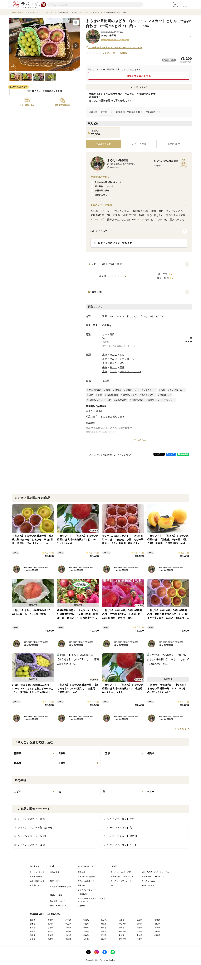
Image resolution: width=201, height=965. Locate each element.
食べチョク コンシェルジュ (122, 877)
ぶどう (113, 371)
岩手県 (68, 920)
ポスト (159, 454)
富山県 (157, 924)
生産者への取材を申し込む (61, 887)
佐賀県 (32, 939)
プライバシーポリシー (87, 890)
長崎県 (50, 939)
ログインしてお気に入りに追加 (47, 91)
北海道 (32, 920)
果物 (104, 354)
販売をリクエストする (139, 76)
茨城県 (157, 920)
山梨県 (68, 928)
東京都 (104, 924)
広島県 (50, 935)
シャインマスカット (131, 371)
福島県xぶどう (148, 395)
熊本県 (68, 939)
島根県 (157, 931)
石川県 (32, 928)
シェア (171, 454)
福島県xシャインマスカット (161, 400)
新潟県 (139, 924)
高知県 (139, 935)
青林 (122, 367)
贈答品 (118, 390)
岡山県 (32, 935)
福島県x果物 (112, 395)
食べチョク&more (149, 881)
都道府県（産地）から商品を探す (45, 914)
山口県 (68, 935)
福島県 (106, 380)
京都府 (50, 931)
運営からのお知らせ (86, 881)
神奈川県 (122, 924)
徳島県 (86, 935)
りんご (113, 354)
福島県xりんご (130, 395)
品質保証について (37, 881)
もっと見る (140, 440)
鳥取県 (139, 931)
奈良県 (104, 931)
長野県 (86, 928)
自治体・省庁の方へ (58, 906)
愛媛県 (121, 935)
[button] (139, 272)
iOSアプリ (115, 885)
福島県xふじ (165, 395)
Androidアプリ (148, 885)
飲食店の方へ (35, 885)
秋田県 (104, 920)
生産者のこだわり (99, 177)
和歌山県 (122, 931)
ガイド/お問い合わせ (86, 877)
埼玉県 (68, 924)
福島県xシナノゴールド (100, 400)
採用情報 (81, 906)
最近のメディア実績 (101, 205)
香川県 (104, 935)
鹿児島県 (122, 939)
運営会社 (81, 872)
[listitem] (34, 753)
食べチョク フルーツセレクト (154, 877)
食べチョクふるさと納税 (121, 872)
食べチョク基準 (36, 877)
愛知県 (139, 928)
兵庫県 (86, 931)
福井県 (50, 928)
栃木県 (32, 924)
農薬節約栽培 (95, 390)
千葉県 (86, 924)
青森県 (50, 920)
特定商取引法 (83, 894)
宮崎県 (104, 939)
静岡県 (121, 928)
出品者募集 (54, 872)
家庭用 (129, 390)
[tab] (138, 144)
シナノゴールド (128, 359)
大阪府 (68, 931)
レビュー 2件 (110, 53)
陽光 (122, 363)
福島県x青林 (137, 400)
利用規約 (81, 885)
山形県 (121, 920)
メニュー (184, 7)
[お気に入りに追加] (76, 22)
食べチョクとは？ (37, 872)
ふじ (122, 354)
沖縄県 (139, 939)
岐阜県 (104, 928)
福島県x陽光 (121, 400)
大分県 (86, 939)
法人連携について (57, 901)
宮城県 (86, 920)
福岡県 (157, 935)
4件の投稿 (122, 53)
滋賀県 (32, 931)
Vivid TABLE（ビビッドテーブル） (156, 872)
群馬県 (50, 924)
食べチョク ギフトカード (121, 881)
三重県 (157, 928)
